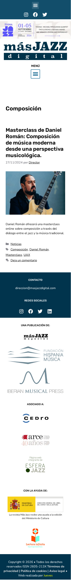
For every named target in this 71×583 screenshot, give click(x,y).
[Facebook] (35, 14)
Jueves (48, 575)
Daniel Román (39, 249)
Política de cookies (34, 571)
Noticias (16, 244)
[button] (35, 5)
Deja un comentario (24, 260)
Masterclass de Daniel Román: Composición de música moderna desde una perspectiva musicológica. (34, 142)
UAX (27, 255)
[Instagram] (26, 14)
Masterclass (14, 255)
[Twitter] (45, 14)
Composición (19, 249)
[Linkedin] (49, 311)
